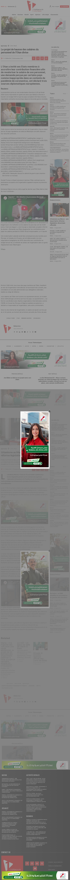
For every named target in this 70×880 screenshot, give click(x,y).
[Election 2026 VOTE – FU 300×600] (35, 467)
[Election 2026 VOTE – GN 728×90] (35, 879)
